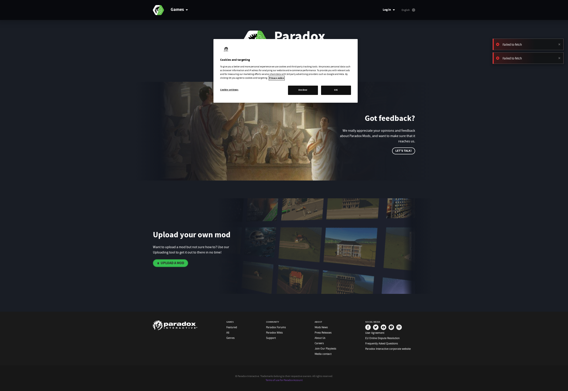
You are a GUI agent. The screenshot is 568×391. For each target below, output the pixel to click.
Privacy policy (276, 78)
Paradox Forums (276, 327)
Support (271, 338)
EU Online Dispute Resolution (382, 338)
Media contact (323, 354)
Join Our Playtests (325, 348)
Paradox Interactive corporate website (388, 349)
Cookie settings (229, 90)
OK (336, 90)
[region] (285, 71)
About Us (320, 338)
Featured (231, 327)
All (227, 332)
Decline (302, 90)
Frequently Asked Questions (381, 343)
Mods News (321, 327)
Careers (319, 343)
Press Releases (323, 332)
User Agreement (374, 333)
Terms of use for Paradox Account (284, 380)
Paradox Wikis (274, 332)
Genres (230, 338)
